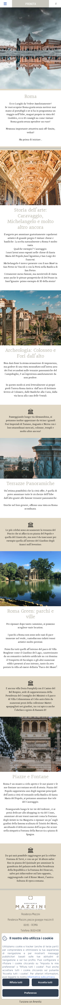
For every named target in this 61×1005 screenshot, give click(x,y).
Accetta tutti (45, 982)
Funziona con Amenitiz (30, 1001)
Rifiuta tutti (16, 982)
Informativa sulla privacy (41, 976)
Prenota (30, 4)
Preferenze (30, 992)
